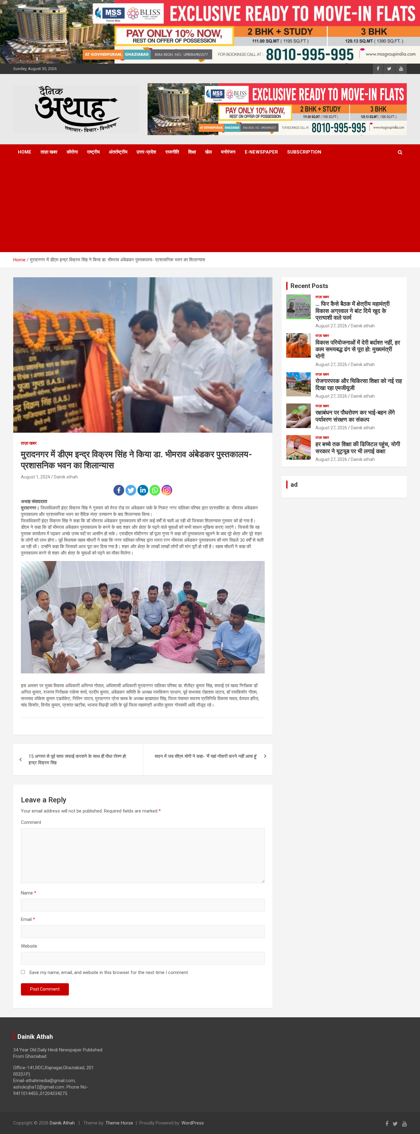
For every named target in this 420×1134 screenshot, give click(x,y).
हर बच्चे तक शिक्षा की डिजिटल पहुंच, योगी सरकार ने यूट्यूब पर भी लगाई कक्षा (357, 448)
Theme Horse (119, 1123)
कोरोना (72, 152)
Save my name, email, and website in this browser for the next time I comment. (109, 972)
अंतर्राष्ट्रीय (118, 152)
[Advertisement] (201, 206)
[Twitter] (130, 490)
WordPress (192, 1123)
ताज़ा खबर (49, 152)
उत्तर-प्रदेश (146, 152)
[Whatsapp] (154, 490)
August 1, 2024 (35, 476)
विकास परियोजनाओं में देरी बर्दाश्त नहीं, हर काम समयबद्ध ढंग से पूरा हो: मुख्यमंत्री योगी (357, 349)
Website (29, 946)
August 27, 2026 (331, 325)
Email (28, 919)
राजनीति (172, 152)
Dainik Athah (62, 1123)
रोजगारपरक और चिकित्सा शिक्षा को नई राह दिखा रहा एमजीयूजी (358, 384)
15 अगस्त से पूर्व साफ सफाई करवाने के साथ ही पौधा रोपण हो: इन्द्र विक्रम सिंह (78, 760)
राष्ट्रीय (93, 152)
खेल (208, 152)
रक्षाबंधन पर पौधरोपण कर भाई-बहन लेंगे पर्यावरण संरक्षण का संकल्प (355, 416)
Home (24, 152)
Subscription (304, 152)
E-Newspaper (261, 152)
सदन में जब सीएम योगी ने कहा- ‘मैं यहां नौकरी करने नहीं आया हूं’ (206, 756)
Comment (31, 822)
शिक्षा (192, 152)
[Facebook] (118, 490)
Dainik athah (66, 476)
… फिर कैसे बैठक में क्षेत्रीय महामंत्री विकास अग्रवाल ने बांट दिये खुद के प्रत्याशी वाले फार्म (352, 310)
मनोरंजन (228, 152)
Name (28, 893)
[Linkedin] (142, 490)
